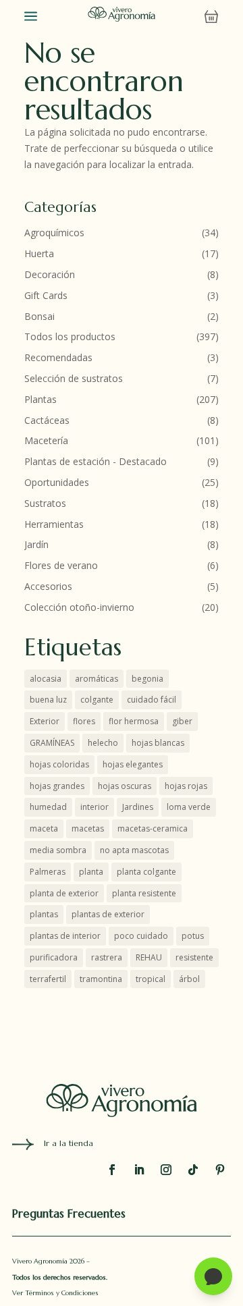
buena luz (48, 699)
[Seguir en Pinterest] (220, 1169)
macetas (88, 828)
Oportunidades (56, 482)
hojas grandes (57, 786)
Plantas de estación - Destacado (95, 461)
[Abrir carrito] (211, 17)
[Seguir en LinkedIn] (139, 1169)
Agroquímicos (54, 232)
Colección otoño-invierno (79, 607)
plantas (44, 914)
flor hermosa (134, 721)
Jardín (36, 544)
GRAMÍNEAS (52, 743)
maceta (44, 828)
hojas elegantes (133, 764)
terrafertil (48, 979)
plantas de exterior (108, 914)
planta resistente (144, 893)
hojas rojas (186, 786)
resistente (194, 957)
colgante (96, 699)
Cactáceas (47, 420)
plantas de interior (65, 936)
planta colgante (146, 871)
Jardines (137, 807)
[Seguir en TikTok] (193, 1169)
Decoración (49, 274)
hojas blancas (158, 743)
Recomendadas (58, 357)
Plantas (40, 399)
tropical (150, 979)
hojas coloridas (59, 764)
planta (91, 871)
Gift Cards (46, 295)
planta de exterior (64, 893)
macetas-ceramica (152, 828)
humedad (48, 807)
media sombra (58, 850)
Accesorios (48, 586)
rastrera (106, 957)
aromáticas (96, 678)
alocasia (45, 678)
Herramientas (54, 524)
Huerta (39, 253)
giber (182, 721)
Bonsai (39, 316)
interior (94, 807)
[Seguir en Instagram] (166, 1169)
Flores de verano (61, 565)
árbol (189, 979)
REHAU (149, 957)
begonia (147, 678)
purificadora (54, 957)
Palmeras (47, 871)
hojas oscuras (124, 786)
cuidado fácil (151, 699)
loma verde (189, 807)
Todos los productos (69, 336)
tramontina (101, 979)
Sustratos (45, 503)
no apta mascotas (134, 850)
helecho (103, 743)
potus (193, 936)
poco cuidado (141, 936)
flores (84, 721)
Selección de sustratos (73, 378)
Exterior (44, 721)
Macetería (46, 440)
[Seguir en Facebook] (112, 1169)
